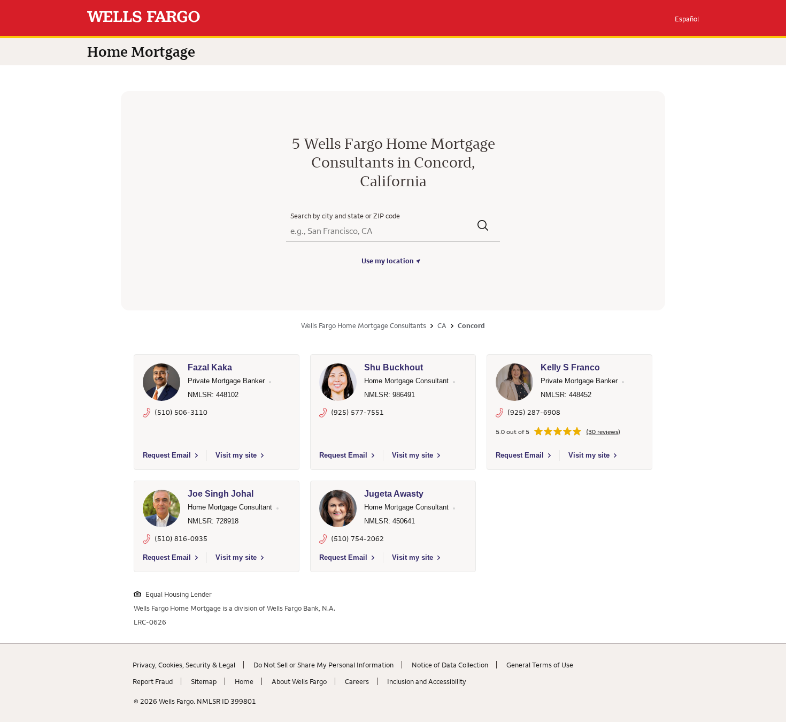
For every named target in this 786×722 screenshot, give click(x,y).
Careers (357, 681)
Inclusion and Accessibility (426, 681)
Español (687, 18)
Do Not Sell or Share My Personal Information (323, 664)
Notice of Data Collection (450, 664)
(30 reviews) (603, 432)
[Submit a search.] (483, 226)
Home (244, 681)
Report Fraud (153, 681)
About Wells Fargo (299, 681)
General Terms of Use (539, 664)
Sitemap (204, 681)
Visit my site (236, 455)
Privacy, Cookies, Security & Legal (184, 664)
